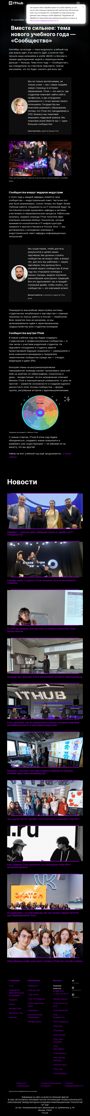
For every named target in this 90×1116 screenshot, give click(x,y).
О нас (11, 986)
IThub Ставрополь (61, 1022)
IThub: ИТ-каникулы (36, 999)
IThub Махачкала (60, 1010)
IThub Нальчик (59, 1035)
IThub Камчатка (59, 1053)
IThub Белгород (60, 1065)
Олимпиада (33, 1010)
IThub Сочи (57, 1069)
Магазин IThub (15, 1008)
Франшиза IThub (16, 1013)
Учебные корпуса (60, 999)
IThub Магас (58, 1030)
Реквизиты (13, 1000)
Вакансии (13, 1017)
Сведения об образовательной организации (16, 992)
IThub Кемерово (60, 1073)
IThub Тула (57, 1026)
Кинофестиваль (34, 1022)
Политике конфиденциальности (44, 21)
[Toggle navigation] (78, 3)
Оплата (12, 1004)
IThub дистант (34, 990)
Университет (33, 986)
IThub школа (33, 994)
